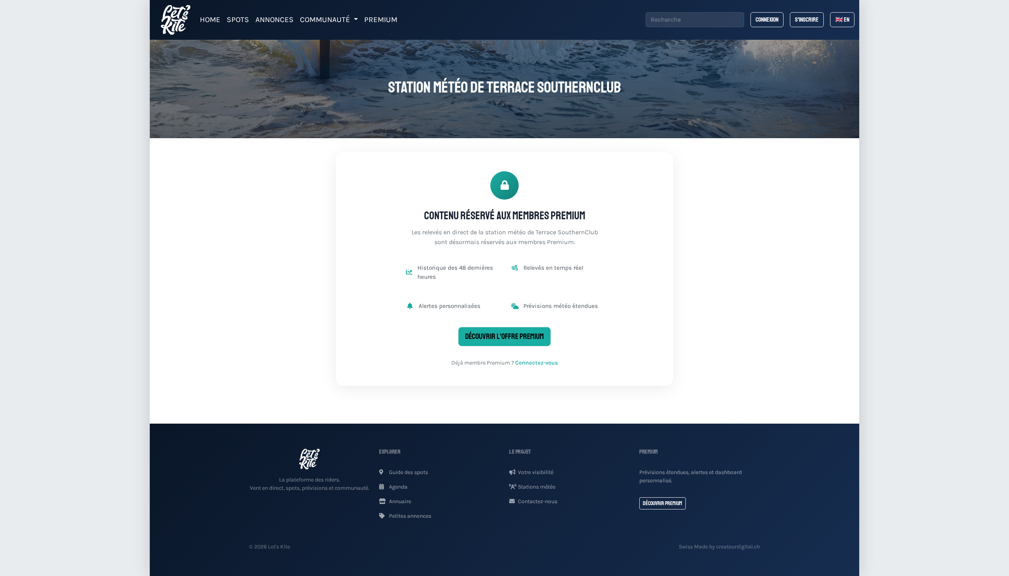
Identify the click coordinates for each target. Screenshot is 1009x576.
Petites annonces (409, 516)
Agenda (398, 486)
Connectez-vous (536, 362)
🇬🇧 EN (842, 20)
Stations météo (537, 486)
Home (210, 19)
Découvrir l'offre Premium (504, 336)
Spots (238, 19)
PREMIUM (380, 19)
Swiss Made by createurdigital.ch (719, 546)
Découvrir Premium (662, 503)
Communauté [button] (326, 19)
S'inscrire (807, 20)
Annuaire (399, 501)
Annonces (274, 19)
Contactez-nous (537, 501)
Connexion (767, 20)
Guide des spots (408, 472)
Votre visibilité (535, 472)
